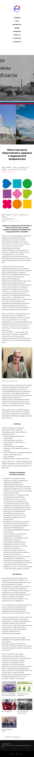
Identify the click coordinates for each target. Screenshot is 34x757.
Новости (17, 35)
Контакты (17, 42)
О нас (17, 21)
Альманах (17, 31)
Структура (17, 38)
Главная (17, 17)
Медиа (17, 28)
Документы (17, 24)
